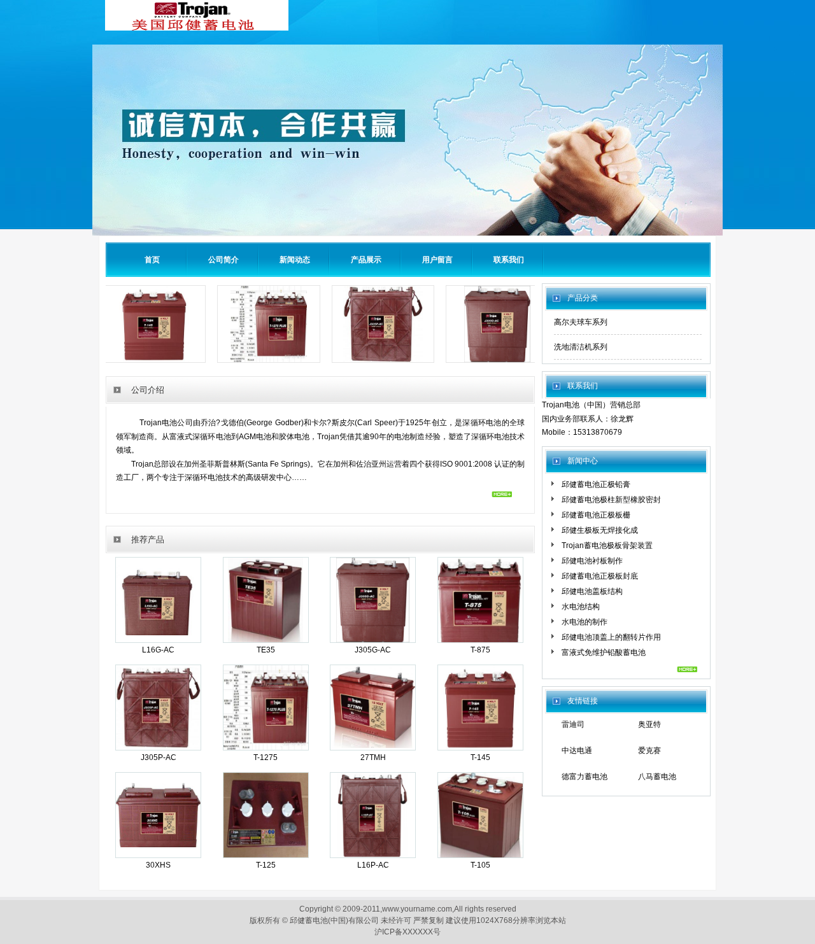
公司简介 (223, 259)
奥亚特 (649, 724)
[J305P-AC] (399, 362)
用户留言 (437, 259)
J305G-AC (373, 649)
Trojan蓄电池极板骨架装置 (607, 545)
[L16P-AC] (373, 854)
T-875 (480, 649)
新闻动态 (295, 259)
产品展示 (366, 259)
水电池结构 (581, 606)
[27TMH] (372, 746)
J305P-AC (158, 757)
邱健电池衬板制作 (592, 560)
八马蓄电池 (657, 776)
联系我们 (508, 259)
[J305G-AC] (513, 362)
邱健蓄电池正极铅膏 (596, 484)
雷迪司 (573, 724)
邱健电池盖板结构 (592, 591)
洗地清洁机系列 (580, 346)
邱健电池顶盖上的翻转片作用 (611, 637)
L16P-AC (373, 865)
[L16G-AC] (158, 639)
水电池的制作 (584, 621)
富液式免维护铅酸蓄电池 (604, 652)
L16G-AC (158, 649)
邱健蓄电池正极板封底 (600, 576)
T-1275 (265, 757)
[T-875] (480, 639)
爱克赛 (649, 750)
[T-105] (480, 854)
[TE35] (265, 639)
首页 (152, 259)
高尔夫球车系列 (580, 322)
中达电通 (577, 750)
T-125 (266, 865)
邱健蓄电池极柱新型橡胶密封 (611, 499)
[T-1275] (285, 362)
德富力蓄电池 (584, 776)
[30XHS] (158, 854)
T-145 (480, 757)
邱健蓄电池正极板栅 (596, 515)
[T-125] (265, 854)
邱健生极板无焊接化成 (600, 530)
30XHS (158, 865)
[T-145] (170, 362)
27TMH (373, 757)
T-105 (480, 865)
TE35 (266, 649)
